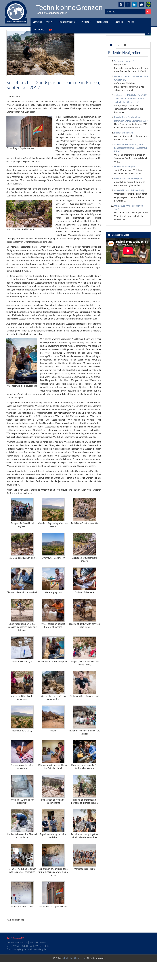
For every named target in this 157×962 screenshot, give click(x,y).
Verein (49, 22)
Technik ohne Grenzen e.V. (73, 958)
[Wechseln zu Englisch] (50, 29)
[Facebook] (128, 4)
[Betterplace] (148, 4)
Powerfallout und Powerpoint (128, 179)
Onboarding (38, 30)
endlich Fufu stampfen (124, 167)
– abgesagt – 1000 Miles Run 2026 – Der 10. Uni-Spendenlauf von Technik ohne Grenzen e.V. (130, 98)
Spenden (119, 22)
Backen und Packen (123, 133)
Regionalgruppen (67, 22)
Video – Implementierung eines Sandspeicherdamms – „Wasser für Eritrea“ (130, 148)
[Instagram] (121, 4)
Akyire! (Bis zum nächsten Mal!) (129, 191)
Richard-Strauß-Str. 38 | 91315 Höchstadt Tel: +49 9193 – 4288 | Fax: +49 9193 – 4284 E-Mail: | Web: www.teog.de (28, 946)
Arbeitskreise (102, 22)
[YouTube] (141, 4)
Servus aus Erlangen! (124, 61)
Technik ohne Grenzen (69, 7)
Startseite (37, 22)
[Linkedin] (135, 4)
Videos (130, 22)
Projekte (85, 22)
